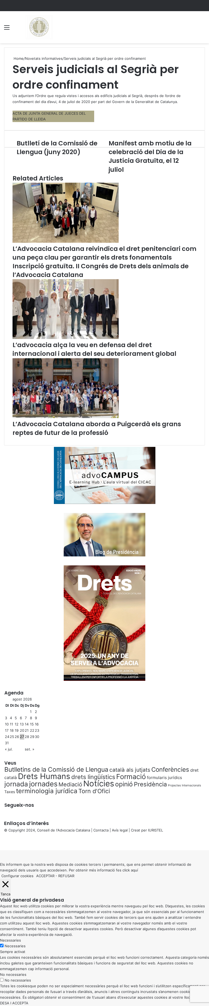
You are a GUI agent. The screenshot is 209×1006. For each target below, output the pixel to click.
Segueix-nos (19, 805)
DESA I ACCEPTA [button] (14, 1003)
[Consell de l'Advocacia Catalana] (38, 27)
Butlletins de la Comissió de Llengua (56, 769)
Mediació (70, 784)
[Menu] (7, 29)
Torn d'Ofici (94, 791)
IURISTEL (155, 830)
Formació (131, 777)
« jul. (9, 749)
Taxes (9, 791)
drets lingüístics (93, 776)
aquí (134, 870)
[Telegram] (3, 841)
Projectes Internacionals (184, 785)
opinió (124, 784)
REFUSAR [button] (66, 876)
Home (18, 58)
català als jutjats (129, 770)
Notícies (98, 783)
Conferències (170, 769)
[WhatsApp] (2, 841)
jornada (16, 784)
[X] (1, 841)
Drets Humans (44, 776)
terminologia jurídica (46, 791)
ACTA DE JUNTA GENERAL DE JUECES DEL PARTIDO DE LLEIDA (49, 116)
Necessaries (15, 946)
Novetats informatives (44, 58)
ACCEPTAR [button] (45, 876)
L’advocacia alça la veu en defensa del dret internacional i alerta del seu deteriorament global (94, 349)
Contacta (101, 830)
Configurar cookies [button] (17, 876)
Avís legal (120, 830)
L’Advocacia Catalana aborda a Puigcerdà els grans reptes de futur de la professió (97, 428)
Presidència (150, 784)
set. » (29, 749)
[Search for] (202, 29)
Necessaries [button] (10, 940)
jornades (43, 784)
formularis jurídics (164, 777)
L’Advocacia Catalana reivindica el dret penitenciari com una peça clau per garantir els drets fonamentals (104, 253)
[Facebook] (0, 841)
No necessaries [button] (13, 974)
